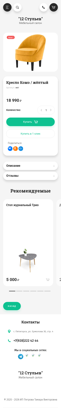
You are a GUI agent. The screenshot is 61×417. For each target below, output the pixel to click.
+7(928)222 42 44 (25, 341)
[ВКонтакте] (10, 148)
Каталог (7, 7)
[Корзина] (53, 7)
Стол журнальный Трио (22, 205)
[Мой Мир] (20, 148)
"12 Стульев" (30, 19)
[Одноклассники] (15, 148)
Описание (13, 166)
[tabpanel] (28, 242)
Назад (12, 306)
